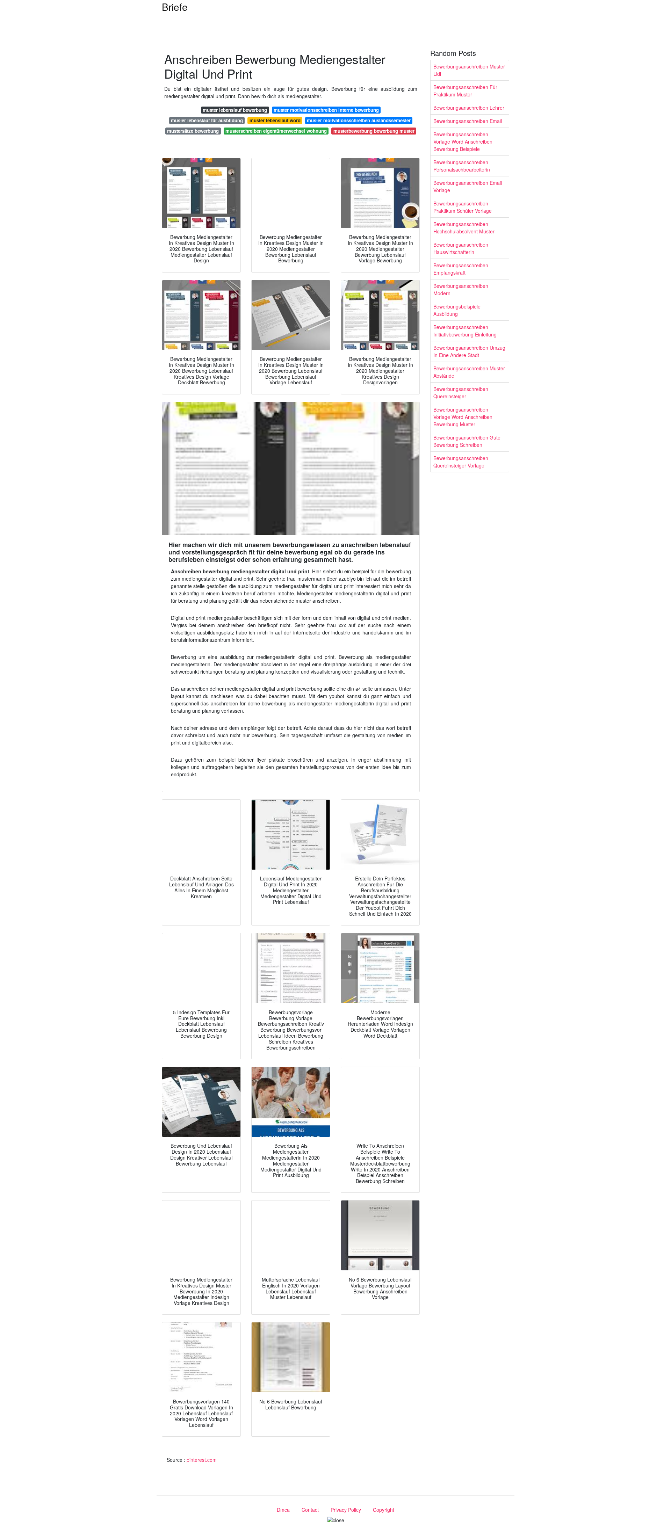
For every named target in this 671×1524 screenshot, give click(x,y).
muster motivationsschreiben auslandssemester (359, 120)
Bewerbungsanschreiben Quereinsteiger (460, 392)
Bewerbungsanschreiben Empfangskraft (460, 269)
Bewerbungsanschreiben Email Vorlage (467, 186)
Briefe (175, 6)
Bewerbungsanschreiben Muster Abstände (469, 372)
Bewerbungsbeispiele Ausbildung (457, 310)
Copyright (383, 1509)
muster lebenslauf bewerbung (235, 110)
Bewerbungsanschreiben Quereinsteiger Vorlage (460, 462)
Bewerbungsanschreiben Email (467, 120)
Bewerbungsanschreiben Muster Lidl (469, 70)
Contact (310, 1509)
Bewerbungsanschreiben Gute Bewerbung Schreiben (466, 441)
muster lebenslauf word (275, 120)
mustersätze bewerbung (193, 131)
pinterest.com (202, 1459)
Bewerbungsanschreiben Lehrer (468, 107)
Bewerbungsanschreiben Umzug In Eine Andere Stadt (469, 351)
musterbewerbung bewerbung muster (373, 131)
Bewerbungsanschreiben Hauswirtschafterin (460, 248)
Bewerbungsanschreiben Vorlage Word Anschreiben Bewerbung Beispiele (462, 141)
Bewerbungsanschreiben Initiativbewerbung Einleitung (465, 331)
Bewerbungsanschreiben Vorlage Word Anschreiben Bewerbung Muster (462, 417)
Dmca (283, 1509)
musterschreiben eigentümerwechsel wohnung (276, 131)
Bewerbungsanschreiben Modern (460, 289)
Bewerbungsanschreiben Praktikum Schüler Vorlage (462, 207)
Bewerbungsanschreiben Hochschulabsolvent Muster (464, 227)
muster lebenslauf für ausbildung (207, 120)
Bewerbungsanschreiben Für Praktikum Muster (465, 91)
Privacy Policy (346, 1509)
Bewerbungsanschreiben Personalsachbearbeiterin (461, 166)
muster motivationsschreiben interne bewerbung (326, 110)
